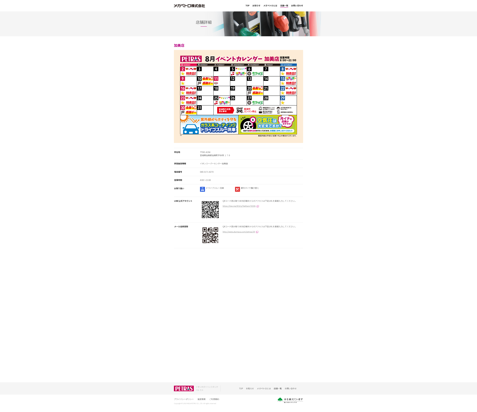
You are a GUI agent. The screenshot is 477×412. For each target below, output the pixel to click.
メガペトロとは (270, 5)
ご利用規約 (214, 399)
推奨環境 (201, 399)
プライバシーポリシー (184, 399)
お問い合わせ (297, 5)
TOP (247, 5)
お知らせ (256, 5)
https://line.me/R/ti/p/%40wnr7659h (239, 205)
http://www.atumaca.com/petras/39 (239, 231)
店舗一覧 (284, 5)
